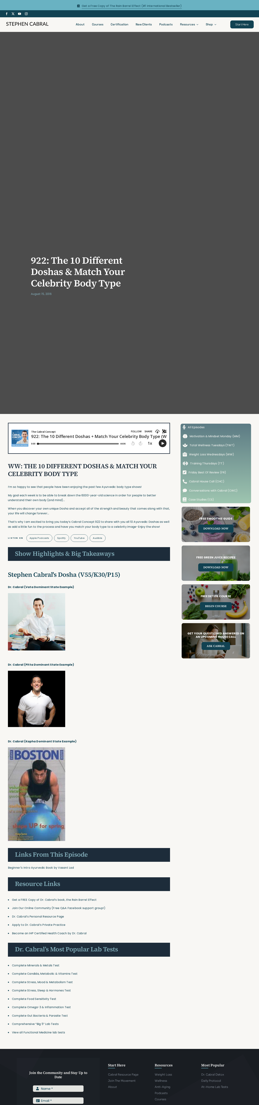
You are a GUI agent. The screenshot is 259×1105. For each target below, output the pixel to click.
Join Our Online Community (31, 908)
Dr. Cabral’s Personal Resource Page (38, 917)
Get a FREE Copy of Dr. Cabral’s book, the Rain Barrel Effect (54, 900)
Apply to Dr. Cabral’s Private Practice (39, 925)
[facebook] (6, 13)
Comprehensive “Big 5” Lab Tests (35, 1024)
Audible (97, 538)
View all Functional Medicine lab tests (38, 1032)
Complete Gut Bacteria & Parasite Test (40, 1016)
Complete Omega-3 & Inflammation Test (41, 1007)
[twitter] (13, 13)
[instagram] (26, 13)
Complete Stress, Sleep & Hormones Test (41, 990)
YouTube (79, 538)
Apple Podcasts (39, 538)
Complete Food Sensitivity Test (34, 999)
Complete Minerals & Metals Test (35, 965)
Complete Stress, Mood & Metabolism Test (42, 982)
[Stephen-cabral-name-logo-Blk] (27, 22)
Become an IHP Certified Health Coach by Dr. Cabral (49, 933)
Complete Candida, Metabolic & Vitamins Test (45, 974)
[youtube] (19, 13)
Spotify (61, 538)
